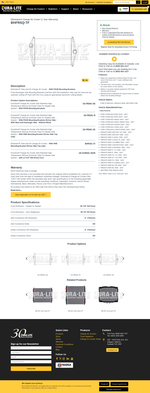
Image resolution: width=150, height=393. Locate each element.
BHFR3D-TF (90, 143)
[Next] (123, 260)
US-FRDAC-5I (75, 275)
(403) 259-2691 (117, 336)
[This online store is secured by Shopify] (123, 9)
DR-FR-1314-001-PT (108, 311)
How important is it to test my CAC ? (30, 195)
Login (145, 2)
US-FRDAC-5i (89, 115)
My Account (89, 2)
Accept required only (119, 384)
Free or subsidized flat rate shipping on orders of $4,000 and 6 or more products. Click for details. (118, 34)
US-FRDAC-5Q (89, 103)
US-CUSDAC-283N (87, 153)
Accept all (104, 384)
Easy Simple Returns (110, 28)
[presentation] (126, 2)
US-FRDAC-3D (89, 129)
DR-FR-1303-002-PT (75, 311)
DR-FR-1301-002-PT (42, 311)
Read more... (16, 190)
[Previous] (27, 260)
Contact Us (112, 350)
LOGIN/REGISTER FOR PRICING (119, 42)
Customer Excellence (103, 2)
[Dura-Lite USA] (12, 9)
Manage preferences (114, 389)
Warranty (105, 30)
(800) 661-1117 (122, 66)
